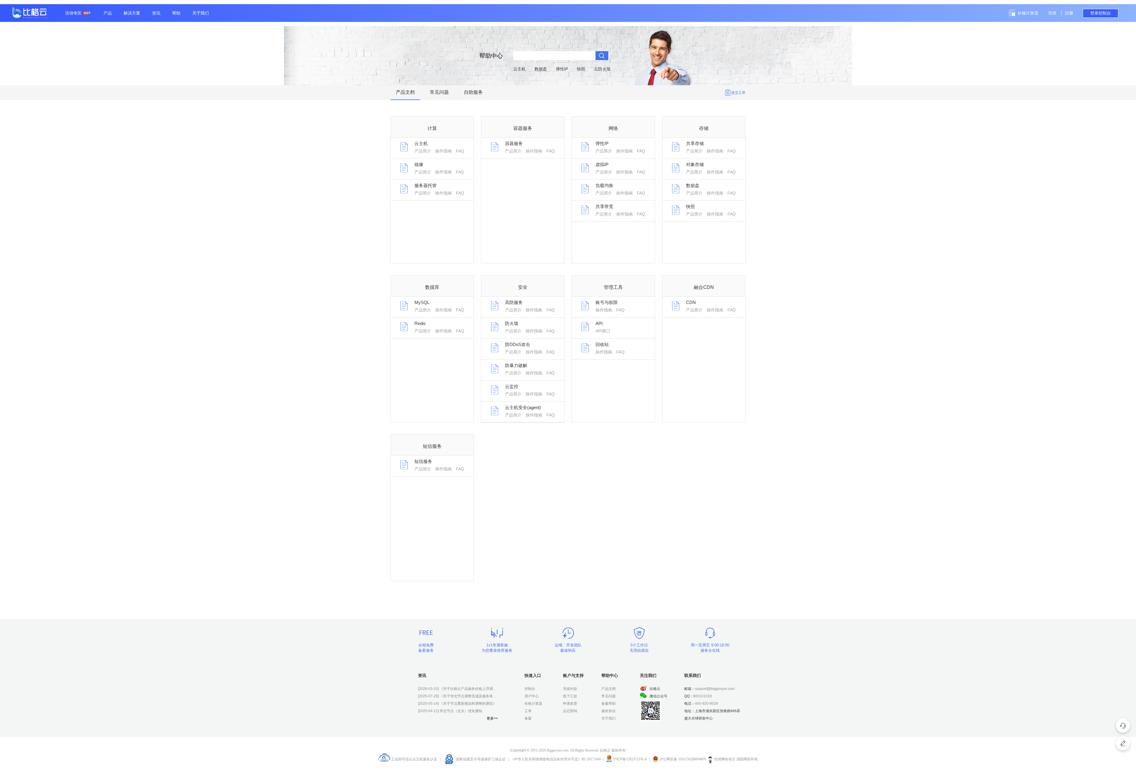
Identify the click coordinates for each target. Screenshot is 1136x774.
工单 (528, 711)
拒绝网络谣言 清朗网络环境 (735, 759)
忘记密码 (570, 711)
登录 (1052, 13)
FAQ (460, 151)
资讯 (156, 13)
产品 (108, 13)
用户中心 (532, 696)
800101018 (702, 696)
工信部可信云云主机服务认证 (413, 759)
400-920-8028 (706, 703)
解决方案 (132, 13)
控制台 (530, 689)
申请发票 (570, 703)
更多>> (492, 718)
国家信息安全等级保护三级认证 (480, 759)
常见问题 (439, 92)
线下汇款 (570, 696)
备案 (528, 718)
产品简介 (422, 151)
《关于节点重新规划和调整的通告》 (457, 703)
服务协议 (608, 711)
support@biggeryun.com (715, 689)
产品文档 (405, 92)
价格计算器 (1028, 13)
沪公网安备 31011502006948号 (682, 759)
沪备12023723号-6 (630, 759)
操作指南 (443, 151)
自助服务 (473, 92)
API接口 (603, 331)
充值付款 (570, 689)
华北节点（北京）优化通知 (450, 711)
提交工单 (738, 93)
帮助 (176, 13)
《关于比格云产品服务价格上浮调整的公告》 (458, 689)
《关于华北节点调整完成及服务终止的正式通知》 (458, 696)
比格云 (655, 689)
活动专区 (73, 13)
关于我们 (200, 13)
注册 (1069, 13)
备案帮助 (608, 703)
